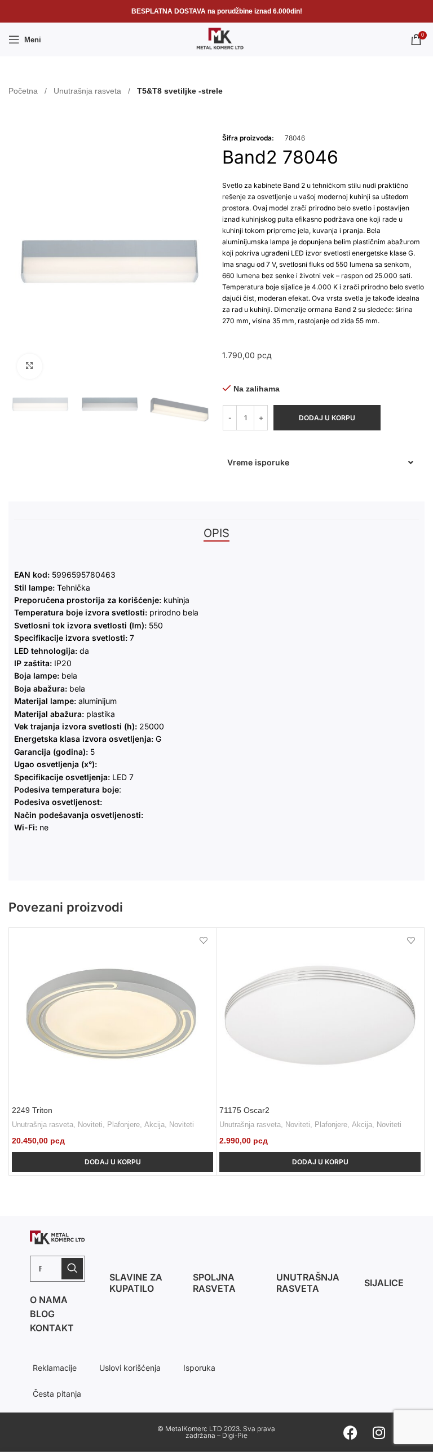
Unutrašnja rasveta (88, 90)
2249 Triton (32, 1110)
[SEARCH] (72, 1268)
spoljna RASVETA (214, 1282)
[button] (320, 462)
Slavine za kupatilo (135, 1282)
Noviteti (90, 1124)
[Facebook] (351, 1432)
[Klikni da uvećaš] (29, 366)
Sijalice (384, 1282)
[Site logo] (216, 38)
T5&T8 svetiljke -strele (180, 90)
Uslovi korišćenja (130, 1367)
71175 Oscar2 (244, 1110)
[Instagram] (379, 1432)
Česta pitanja (57, 1393)
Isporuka (199, 1367)
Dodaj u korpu (327, 417)
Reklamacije (55, 1367)
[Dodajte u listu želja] (203, 941)
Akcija (154, 1124)
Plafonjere (123, 1124)
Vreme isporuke (258, 462)
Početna (24, 90)
